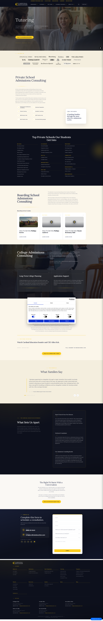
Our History (46, 585)
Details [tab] (51, 302)
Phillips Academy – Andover (70, 168)
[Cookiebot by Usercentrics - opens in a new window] (69, 299)
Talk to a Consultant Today (51, 353)
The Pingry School (68, 148)
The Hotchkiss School (69, 159)
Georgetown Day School (45, 166)
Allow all (67, 320)
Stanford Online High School (22, 167)
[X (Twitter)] (28, 541)
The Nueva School (20, 145)
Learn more (22, 236)
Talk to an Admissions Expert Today (51, 501)
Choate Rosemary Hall (69, 157)
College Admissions (32, 571)
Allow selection (51, 320)
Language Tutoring (63, 577)
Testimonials (15, 587)
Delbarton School (68, 150)
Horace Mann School (45, 171)
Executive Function (79, 574)
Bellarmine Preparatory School (23, 169)
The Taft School (68, 161)
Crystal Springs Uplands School (23, 156)
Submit (67, 550)
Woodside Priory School (21, 171)
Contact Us (15, 593)
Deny (36, 320)
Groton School (67, 171)
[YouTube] (34, 541)
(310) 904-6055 (68, 605)
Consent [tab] (35, 302)
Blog (77, 581)
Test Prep (50, 4)
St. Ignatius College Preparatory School (24, 158)
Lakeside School (44, 157)
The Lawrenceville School (70, 145)
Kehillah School (20, 176)
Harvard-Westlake (44, 145)
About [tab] (67, 302)
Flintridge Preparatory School (46, 152)
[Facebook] (25, 541)
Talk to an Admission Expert (24, 37)
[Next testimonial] (78, 395)
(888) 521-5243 (15, 605)
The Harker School (20, 148)
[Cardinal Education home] (21, 4)
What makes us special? (48, 584)
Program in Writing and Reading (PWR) (83, 571)
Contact (84, 4)
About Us (71, 4)
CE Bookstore (31, 585)
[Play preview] (28, 222)
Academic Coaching (60, 4)
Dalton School (43, 173)
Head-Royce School (21, 161)
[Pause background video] (100, 48)
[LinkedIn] (31, 541)
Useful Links (31, 584)
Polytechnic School (44, 148)
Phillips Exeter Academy (69, 176)
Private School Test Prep (48, 571)
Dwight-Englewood (68, 152)
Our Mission (15, 571)
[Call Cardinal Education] (79, 4)
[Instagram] (22, 541)
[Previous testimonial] (75, 395)
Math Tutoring (62, 576)
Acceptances (15, 584)
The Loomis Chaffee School (70, 163)
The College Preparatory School (23, 154)
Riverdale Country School (46, 176)
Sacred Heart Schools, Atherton (23, 163)
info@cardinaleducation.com (24, 605)
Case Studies (15, 589)
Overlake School (44, 159)
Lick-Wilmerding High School (22, 165)
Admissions (33, 4)
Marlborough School (45, 150)
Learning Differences (80, 576)
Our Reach (15, 585)
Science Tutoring (63, 574)
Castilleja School (20, 150)
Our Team (14, 574)
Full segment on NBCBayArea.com (76, 347)
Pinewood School (20, 174)
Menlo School (19, 152)
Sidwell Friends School (45, 164)
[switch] (45, 317)
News (61, 581)
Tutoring (42, 4)
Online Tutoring (63, 571)
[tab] (24, 395)
